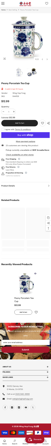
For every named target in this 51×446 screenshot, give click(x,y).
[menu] (2, 3)
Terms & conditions (23, 129)
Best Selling (13, 10)
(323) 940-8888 (22, 394)
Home (3, 10)
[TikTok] (18, 407)
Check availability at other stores (20, 154)
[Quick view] (35, 274)
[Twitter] (32, 407)
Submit (25, 349)
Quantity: (5, 106)
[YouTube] (25, 407)
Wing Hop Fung (19, 93)
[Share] (48, 123)
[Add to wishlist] (35, 312)
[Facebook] (5, 407)
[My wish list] (46, 3)
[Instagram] (12, 407)
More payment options (25, 141)
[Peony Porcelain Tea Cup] (25, 283)
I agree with (9, 129)
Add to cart (19, 123)
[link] (42, 123)
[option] (25, 37)
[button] (42, 59)
